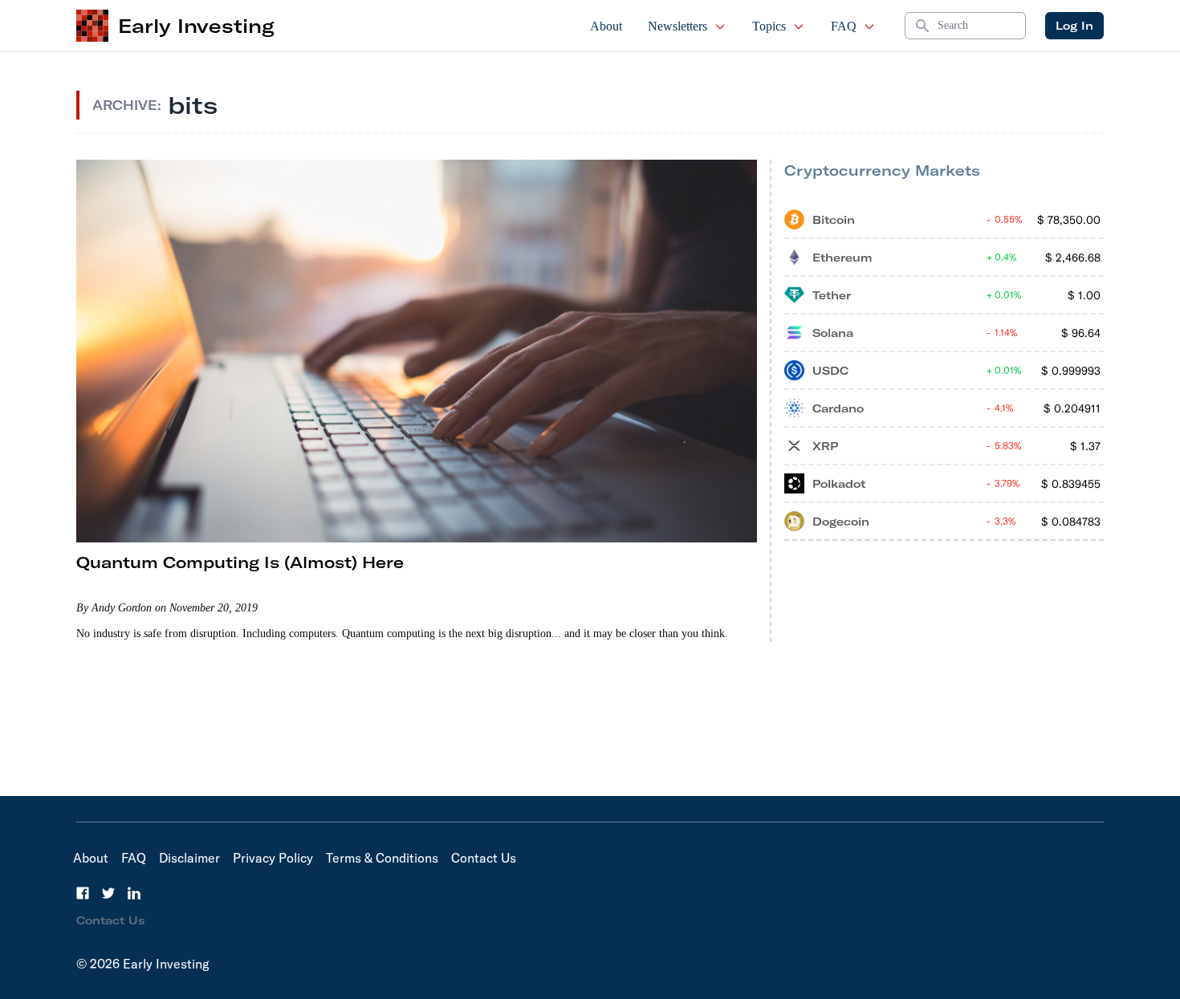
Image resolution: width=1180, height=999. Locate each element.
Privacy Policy (273, 858)
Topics (769, 26)
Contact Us (483, 858)
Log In (1074, 25)
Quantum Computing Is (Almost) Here (240, 562)
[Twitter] (108, 893)
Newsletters (677, 26)
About (606, 26)
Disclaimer (189, 858)
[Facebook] (82, 893)
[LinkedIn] (134, 893)
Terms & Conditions (382, 858)
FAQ (844, 26)
